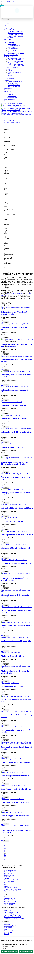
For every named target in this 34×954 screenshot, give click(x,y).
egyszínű (6, 238)
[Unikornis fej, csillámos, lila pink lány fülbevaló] (14, 324)
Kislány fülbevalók (9, 903)
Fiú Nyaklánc (11, 47)
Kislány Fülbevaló (9, 29)
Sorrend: (3, 303)
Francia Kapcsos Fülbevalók (15, 61)
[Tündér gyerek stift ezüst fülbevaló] (11, 652)
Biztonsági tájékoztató (10, 870)
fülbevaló (6, 173)
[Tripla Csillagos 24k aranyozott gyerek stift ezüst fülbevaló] (17, 827)
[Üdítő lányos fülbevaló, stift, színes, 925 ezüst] (14, 531)
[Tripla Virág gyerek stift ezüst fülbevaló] (12, 772)
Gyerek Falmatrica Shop (11, 912)
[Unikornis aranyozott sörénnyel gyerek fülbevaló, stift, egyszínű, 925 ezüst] (17, 458)
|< (4, 844)
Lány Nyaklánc (12, 50)
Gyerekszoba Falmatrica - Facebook (14, 918)
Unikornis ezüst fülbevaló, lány (12, 447)
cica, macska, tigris (9, 214)
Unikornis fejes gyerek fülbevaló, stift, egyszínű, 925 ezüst (14, 313)
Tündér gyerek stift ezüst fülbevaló (13, 656)
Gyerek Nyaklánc (9, 42)
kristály (6, 203)
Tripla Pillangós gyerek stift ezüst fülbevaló (16, 789)
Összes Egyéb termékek (10, 97)
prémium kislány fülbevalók (15, 293)
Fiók (5, 929)
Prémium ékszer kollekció (11, 880)
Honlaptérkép (8, 927)
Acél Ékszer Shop (9, 914)
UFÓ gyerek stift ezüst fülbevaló (12, 521)
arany (5, 162)
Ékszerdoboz (11, 92)
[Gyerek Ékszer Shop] (7, 1)
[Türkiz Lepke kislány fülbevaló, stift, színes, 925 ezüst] (16, 607)
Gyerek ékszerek (8, 904)
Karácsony (11, 77)
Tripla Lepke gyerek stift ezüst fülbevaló (15, 802)
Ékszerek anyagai (9, 873)
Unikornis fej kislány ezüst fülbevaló (14, 418)
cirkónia (6, 198)
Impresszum (7, 886)
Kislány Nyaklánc (13, 48)
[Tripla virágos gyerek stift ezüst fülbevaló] (13, 759)
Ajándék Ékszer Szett (14, 85)
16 (5, 858)
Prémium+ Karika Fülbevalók (16, 66)
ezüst (5, 157)
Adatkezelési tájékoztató (11, 887)
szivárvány (7, 287)
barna (5, 233)
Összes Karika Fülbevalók (11, 67)
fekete (5, 248)
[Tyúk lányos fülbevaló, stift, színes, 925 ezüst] (14, 560)
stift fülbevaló (8, 258)
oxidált (6, 152)
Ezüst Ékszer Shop (9, 910)
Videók (6, 884)
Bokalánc (6, 89)
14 (5, 855)
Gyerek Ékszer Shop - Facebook (13, 915)
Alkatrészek (11, 94)
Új (5, 100)
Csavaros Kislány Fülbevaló (15, 33)
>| (4, 862)
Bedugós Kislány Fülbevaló (15, 36)
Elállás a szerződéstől (10, 926)
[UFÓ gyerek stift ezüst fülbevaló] (10, 518)
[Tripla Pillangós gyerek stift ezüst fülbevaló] (13, 785)
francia (6, 268)
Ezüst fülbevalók (8, 900)
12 (5, 851)
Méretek (6, 878)
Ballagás (10, 70)
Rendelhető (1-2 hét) (10, 146)
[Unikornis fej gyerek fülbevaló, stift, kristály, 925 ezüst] (16, 428)
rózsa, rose (7, 167)
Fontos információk (9, 898)
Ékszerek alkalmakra (10, 901)
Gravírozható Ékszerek (14, 86)
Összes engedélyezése (26, 951)
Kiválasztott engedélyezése (9, 951)
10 (5, 848)
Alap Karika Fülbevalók (14, 59)
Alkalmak (7, 69)
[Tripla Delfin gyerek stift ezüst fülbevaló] (12, 812)
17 (5, 859)
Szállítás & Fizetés (9, 881)
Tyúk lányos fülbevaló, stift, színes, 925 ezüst (16, 563)
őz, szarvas (7, 302)
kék (5, 253)
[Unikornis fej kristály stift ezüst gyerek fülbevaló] (15, 386)
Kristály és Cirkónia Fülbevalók (16, 31)
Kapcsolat (7, 924)
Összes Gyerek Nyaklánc (11, 55)
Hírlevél (6, 934)
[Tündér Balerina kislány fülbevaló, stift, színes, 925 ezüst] (17, 667)
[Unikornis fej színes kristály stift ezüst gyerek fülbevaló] (16, 356)
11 (4, 850)
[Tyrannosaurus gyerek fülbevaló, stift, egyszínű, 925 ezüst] (17, 574)
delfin (5, 229)
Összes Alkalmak (9, 78)
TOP (5, 26)
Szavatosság (7, 883)
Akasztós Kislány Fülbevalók (16, 58)
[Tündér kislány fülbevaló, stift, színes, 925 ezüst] (15, 637)
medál (5, 183)
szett (5, 188)
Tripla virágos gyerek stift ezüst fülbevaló (15, 762)
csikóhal (6, 224)
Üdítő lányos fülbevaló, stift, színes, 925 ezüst (17, 535)
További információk (8, 867)
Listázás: (3, 305)
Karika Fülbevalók (9, 56)
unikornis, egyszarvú (10, 341)
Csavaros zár (7, 872)
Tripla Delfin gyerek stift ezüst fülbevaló (15, 816)
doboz (6, 193)
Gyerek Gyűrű (8, 39)
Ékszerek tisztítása (9, 875)
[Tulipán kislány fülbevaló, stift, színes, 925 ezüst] (15, 696)
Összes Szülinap (8, 88)
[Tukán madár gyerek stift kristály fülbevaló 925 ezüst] (16, 742)
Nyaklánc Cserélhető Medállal (16, 53)
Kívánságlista (8, 932)
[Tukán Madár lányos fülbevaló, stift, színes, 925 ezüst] (16, 711)
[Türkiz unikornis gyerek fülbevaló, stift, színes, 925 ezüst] (17, 591)
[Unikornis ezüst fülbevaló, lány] (10, 444)
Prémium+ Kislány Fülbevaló (16, 34)
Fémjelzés (7, 876)
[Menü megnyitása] (8, 19)
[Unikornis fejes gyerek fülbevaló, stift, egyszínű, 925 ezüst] (17, 308)
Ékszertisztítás (8, 897)
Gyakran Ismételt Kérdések (11, 891)
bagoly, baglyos (8, 209)
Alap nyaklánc (12, 44)
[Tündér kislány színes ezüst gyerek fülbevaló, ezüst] (15, 622)
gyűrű (5, 178)
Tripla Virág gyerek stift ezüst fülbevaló (15, 776)
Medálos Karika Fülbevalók (15, 64)
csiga (5, 219)
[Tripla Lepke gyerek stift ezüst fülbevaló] (12, 799)
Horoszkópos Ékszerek (14, 83)
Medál (9, 52)
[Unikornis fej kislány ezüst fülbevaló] (11, 415)
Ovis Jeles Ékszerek (9, 99)
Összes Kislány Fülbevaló (11, 37)
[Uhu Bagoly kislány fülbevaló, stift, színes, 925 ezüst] (16, 489)
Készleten (7, 141)
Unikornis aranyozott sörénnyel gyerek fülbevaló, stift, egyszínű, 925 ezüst (15, 463)
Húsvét (10, 75)
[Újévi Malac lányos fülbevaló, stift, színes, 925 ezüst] (16, 474)
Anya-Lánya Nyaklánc (14, 45)
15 (5, 856)
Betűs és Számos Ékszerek (15, 81)
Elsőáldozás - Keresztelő (14, 72)
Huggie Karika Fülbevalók (15, 63)
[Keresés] (1, 3)
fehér (5, 243)
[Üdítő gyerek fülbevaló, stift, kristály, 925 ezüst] (14, 544)
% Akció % (7, 23)
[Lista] (1, 302)
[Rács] (3, 302)
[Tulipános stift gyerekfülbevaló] (10, 683)
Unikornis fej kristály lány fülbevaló (14, 405)
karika (6, 263)
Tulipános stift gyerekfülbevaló (12, 686)
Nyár (5, 25)
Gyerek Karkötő (8, 40)
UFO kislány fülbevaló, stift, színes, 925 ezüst (17, 508)
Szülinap (6, 80)
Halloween (11, 74)
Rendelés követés (9, 931)
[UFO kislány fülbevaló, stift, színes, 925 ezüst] (14, 504)
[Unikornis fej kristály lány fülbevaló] (11, 402)
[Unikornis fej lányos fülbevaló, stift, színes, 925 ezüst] (16, 371)
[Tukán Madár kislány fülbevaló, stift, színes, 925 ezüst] (16, 727)
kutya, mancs (7, 263)
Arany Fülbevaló (9, 28)
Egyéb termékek (8, 91)
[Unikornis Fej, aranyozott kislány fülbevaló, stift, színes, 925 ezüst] (17, 340)
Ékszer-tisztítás (12, 96)
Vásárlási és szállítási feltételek (12, 889)
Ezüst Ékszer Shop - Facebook (12, 917)
